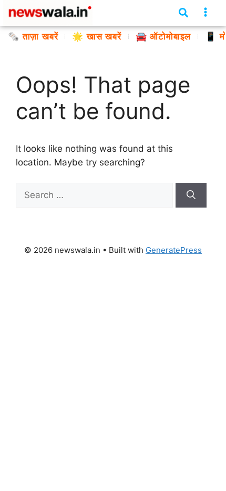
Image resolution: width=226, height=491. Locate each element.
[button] (206, 12)
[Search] (191, 195)
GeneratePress (174, 250)
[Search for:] (96, 195)
